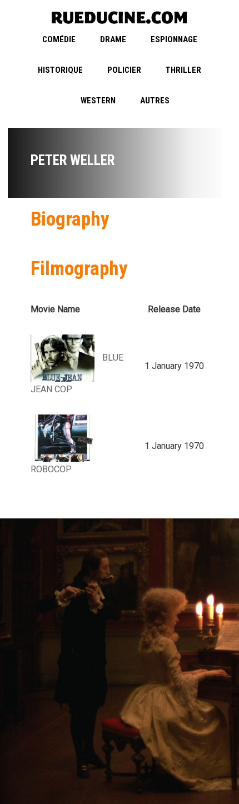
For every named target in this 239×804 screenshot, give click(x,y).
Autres (155, 101)
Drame (113, 39)
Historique (60, 70)
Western (98, 101)
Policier (124, 70)
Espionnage (174, 39)
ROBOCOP (51, 469)
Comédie (59, 39)
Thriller (183, 70)
